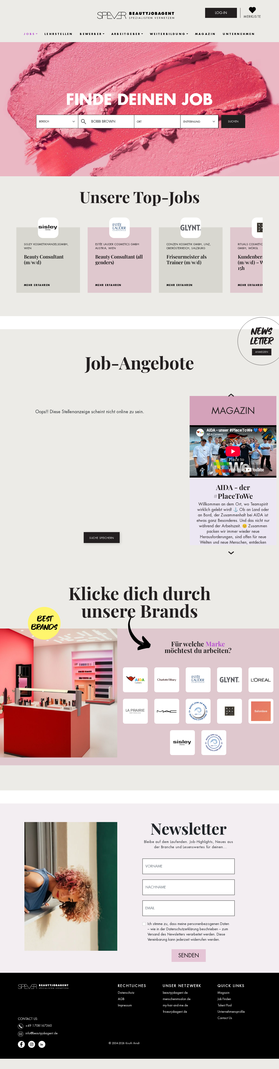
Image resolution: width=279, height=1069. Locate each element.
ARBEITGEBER (126, 34)
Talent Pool (225, 1005)
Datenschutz (126, 993)
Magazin (224, 993)
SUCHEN (233, 121)
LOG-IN (221, 12)
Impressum (125, 1005)
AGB (121, 999)
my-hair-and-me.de (175, 1005)
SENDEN (188, 955)
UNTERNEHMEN (239, 34)
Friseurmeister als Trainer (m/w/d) (187, 259)
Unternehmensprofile (231, 1012)
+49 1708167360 (39, 1026)
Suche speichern (101, 538)
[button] (231, 553)
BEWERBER (91, 34)
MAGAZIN (205, 34)
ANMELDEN (261, 351)
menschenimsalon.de (177, 999)
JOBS (29, 34)
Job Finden (224, 999)
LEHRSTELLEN (58, 34)
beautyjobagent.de (175, 993)
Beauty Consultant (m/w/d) (44, 259)
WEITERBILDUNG (168, 34)
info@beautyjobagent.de (42, 1033)
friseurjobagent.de (175, 1012)
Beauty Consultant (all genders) (119, 259)
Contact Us (225, 1018)
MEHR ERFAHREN (37, 285)
